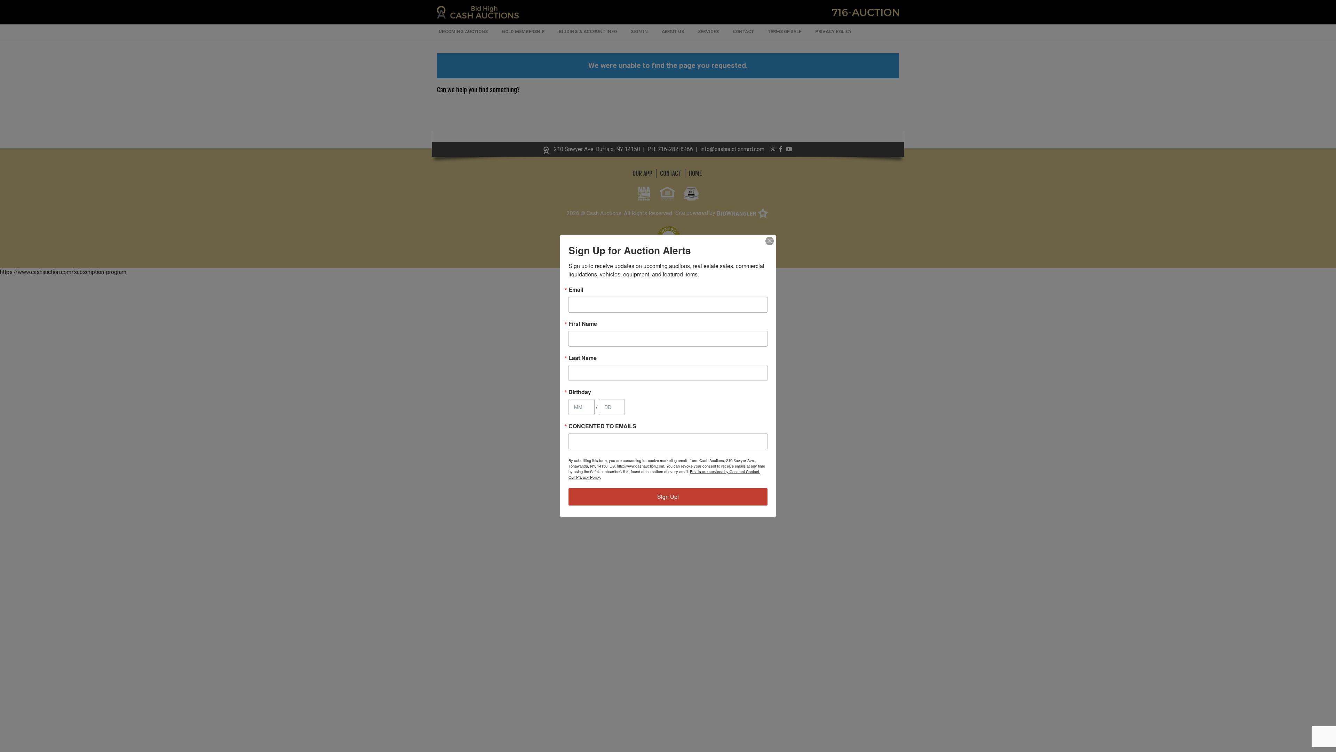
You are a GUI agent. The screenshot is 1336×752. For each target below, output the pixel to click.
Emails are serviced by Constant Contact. (725, 471)
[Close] (769, 241)
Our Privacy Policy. (584, 477)
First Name (582, 324)
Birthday (579, 392)
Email (575, 289)
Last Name (582, 358)
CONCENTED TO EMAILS (602, 426)
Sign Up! (668, 497)
